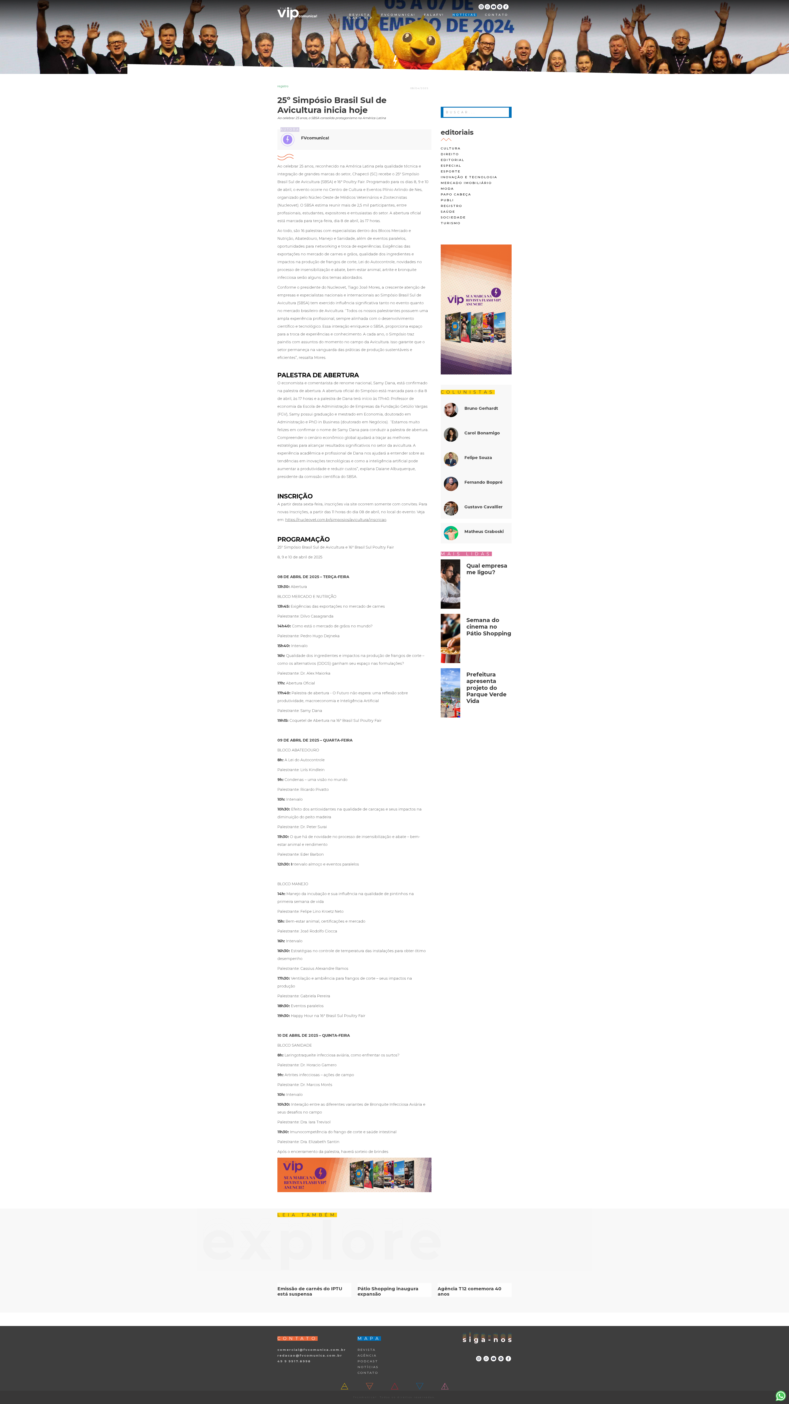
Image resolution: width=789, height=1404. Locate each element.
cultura (451, 148)
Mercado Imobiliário (466, 183)
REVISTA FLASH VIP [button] (359, 16)
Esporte (450, 171)
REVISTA (367, 1350)
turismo (451, 223)
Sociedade (453, 217)
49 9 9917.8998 (294, 1361)
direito (450, 154)
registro (451, 206)
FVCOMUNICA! (398, 14)
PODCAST (368, 1361)
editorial (452, 160)
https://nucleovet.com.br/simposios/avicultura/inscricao (335, 520)
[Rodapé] (354, 1175)
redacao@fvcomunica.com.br (309, 1355)
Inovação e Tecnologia (469, 177)
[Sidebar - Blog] (476, 309)
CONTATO (497, 14)
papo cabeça (456, 194)
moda (447, 189)
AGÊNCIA (367, 1355)
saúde (448, 212)
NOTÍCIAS (464, 14)
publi (447, 200)
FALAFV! (434, 14)
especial (451, 166)
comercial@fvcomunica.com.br (311, 1350)
